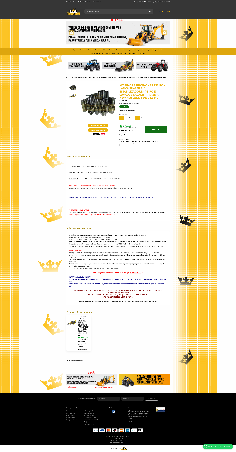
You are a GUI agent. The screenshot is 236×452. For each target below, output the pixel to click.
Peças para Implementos (154, 50)
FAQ (85, 422)
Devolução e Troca (90, 417)
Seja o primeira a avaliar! (127, 110)
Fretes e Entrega (89, 424)
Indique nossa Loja (72, 420)
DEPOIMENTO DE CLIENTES (136, 53)
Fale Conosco (70, 417)
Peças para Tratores (79, 50)
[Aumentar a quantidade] (137, 118)
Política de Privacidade (91, 420)
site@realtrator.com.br (135, 422)
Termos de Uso (89, 415)
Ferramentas (121, 53)
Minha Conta (80, 2)
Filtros (107, 53)
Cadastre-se (88, 2)
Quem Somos (70, 415)
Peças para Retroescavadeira (97, 50)
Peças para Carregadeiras (135, 50)
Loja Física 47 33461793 (162, 2)
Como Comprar (89, 413)
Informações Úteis (90, 411)
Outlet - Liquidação (97, 53)
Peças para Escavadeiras (116, 50)
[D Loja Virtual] (123, 448)
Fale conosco (97, 2)
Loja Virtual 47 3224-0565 (143, 2)
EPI (113, 53)
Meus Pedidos (70, 2)
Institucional (70, 411)
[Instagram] (113, 411)
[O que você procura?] (150, 11)
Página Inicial (70, 413)
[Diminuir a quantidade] (121, 118)
